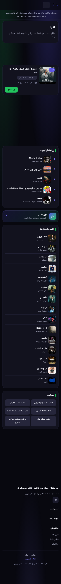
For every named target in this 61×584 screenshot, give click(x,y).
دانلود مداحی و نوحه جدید (17, 411)
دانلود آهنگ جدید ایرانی (27, 77)
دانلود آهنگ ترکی (43, 419)
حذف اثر (55, 544)
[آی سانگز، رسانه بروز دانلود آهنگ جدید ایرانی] (55, 5)
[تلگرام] (55, 500)
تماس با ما (54, 539)
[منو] (46, 5)
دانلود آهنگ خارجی (17, 402)
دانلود (9, 89)
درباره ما (55, 534)
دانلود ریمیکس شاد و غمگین (17, 421)
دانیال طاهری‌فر (30, 559)
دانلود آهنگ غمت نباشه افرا (23, 69)
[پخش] (47, 75)
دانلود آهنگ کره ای (43, 411)
